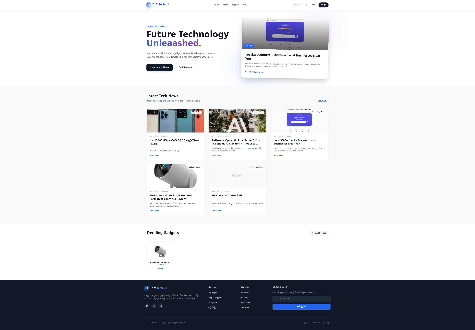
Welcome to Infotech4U (227, 196)
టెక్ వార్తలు (212, 293)
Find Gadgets (185, 67)
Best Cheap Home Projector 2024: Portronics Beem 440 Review (171, 197)
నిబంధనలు (244, 307)
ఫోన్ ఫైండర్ (212, 303)
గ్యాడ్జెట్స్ (235, 5)
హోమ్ (216, 5)
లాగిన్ (314, 5)
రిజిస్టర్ (323, 5)
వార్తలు (225, 5)
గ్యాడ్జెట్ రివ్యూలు (215, 298)
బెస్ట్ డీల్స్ (212, 307)
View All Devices (319, 233)
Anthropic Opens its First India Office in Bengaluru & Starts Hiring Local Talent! (236, 144)
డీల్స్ (245, 5)
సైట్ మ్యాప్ (327, 323)
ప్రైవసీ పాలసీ (245, 303)
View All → (323, 101)
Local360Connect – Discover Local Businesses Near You (282, 57)
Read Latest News (159, 67)
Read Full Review (252, 72)
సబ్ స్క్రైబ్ (301, 306)
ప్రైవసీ (306, 323)
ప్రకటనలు (244, 298)
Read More (154, 155)
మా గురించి (244, 293)
